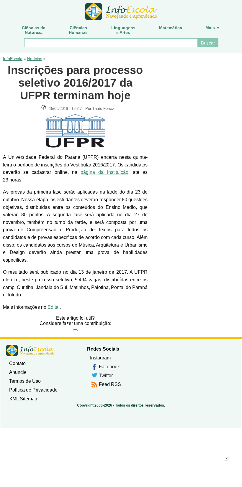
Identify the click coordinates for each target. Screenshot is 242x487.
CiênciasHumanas (78, 30)
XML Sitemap (23, 398)
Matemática (170, 27)
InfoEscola (12, 58)
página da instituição (104, 172)
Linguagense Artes (123, 30)
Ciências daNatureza (33, 30)
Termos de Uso (25, 381)
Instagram (100, 357)
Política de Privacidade (33, 389)
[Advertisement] (121, 473)
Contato (17, 363)
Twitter (106, 375)
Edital (54, 307)
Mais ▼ (212, 27)
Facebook (109, 366)
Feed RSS (110, 384)
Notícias (34, 58)
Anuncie (18, 372)
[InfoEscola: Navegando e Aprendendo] (121, 12)
